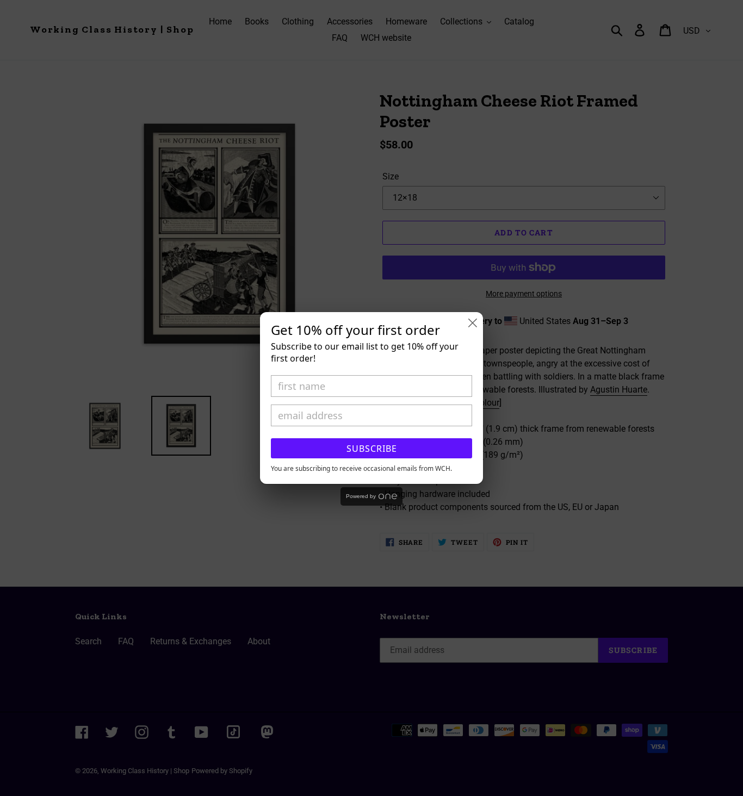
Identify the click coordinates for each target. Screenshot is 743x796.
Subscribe (371, 449)
